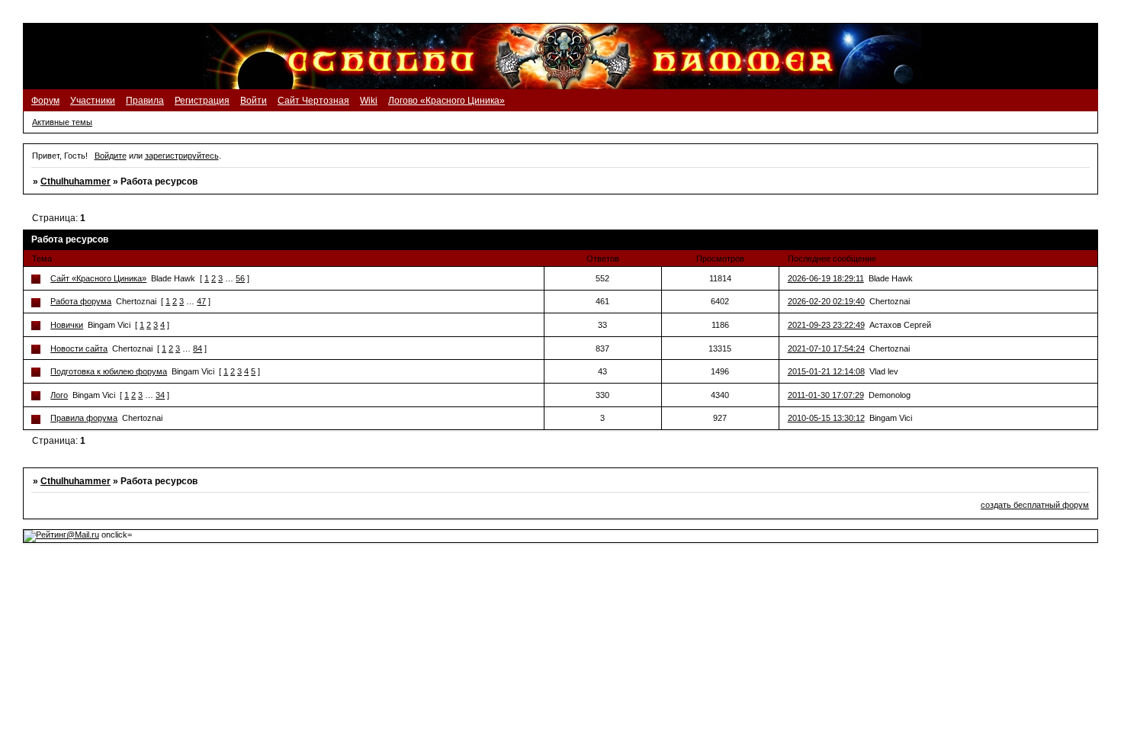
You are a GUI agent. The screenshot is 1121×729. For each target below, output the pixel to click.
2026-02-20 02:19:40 (826, 301)
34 (160, 395)
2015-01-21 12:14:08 (826, 371)
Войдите (111, 155)
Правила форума (83, 417)
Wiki (368, 100)
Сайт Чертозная (313, 100)
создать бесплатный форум (1035, 504)
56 (240, 278)
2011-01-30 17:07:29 (826, 395)
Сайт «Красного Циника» (98, 278)
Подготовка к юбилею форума (108, 371)
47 (201, 301)
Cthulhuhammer (75, 181)
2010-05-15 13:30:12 (826, 417)
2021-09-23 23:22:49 (826, 324)
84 (197, 348)
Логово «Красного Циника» (446, 100)
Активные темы (62, 122)
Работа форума (80, 301)
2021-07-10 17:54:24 (826, 348)
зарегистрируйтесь (182, 155)
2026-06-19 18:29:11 (826, 278)
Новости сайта (79, 348)
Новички (66, 324)
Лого (59, 395)
